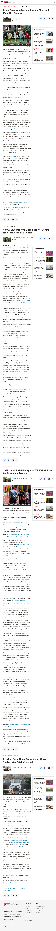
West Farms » (36, 40)
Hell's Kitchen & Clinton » (39, 258)
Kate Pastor (16, 767)
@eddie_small (17, 20)
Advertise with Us (39, 908)
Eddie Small (16, 18)
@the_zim (16, 239)
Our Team (38, 912)
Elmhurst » (36, 48)
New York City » (37, 274)
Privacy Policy (13, 924)
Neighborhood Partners (40, 906)
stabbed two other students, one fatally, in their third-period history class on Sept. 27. (16, 842)
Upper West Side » (37, 787)
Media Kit (37, 916)
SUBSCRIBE (30, 920)
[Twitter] (26, 906)
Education (13, 226)
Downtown (6, 226)
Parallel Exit (17, 129)
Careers (37, 914)
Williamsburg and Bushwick (20, 202)
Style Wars (14, 158)
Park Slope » (36, 56)
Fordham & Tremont (9, 6)
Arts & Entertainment (22, 6)
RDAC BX (8, 181)
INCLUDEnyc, (7, 377)
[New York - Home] (7, 2)
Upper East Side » (37, 796)
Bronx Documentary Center (13, 156)
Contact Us (38, 910)
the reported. (18, 600)
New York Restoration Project (21, 56)
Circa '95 (16, 181)
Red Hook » (35, 265)
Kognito (25, 643)
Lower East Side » (37, 31)
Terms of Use (6, 924)
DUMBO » (35, 251)
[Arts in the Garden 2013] (17, 34)
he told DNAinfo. (24, 744)
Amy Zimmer (16, 237)
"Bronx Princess (7, 163)
